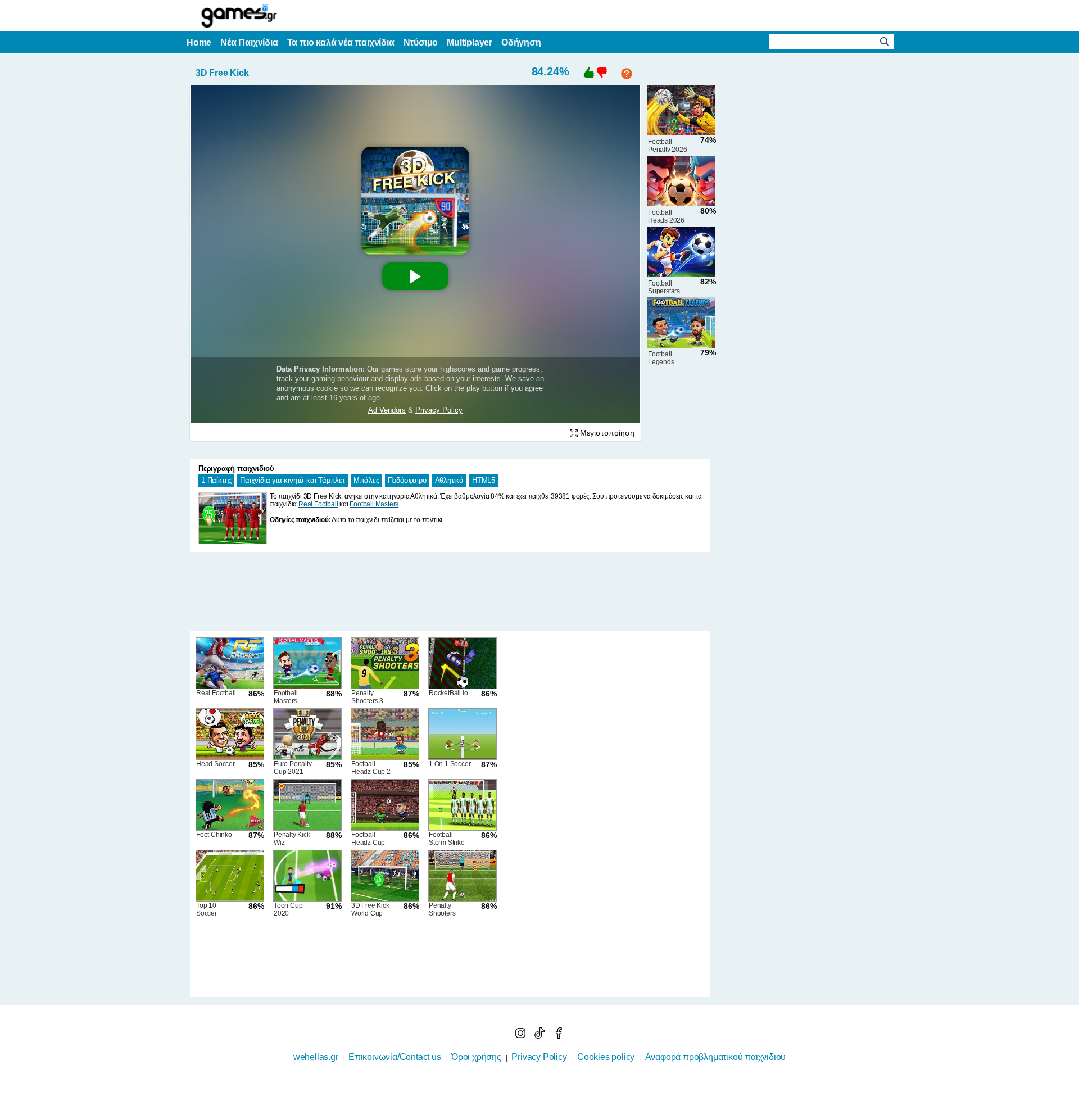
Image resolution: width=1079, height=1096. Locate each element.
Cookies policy (605, 1057)
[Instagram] (521, 1035)
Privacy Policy (538, 1057)
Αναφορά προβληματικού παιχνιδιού (715, 1057)
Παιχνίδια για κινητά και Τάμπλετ (292, 480)
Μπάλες (366, 480)
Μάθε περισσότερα (532, 1089)
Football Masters (374, 504)
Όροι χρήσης (476, 1057)
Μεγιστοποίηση (606, 432)
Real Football (318, 504)
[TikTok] (540, 1035)
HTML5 (483, 480)
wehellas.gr (315, 1057)
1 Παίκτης (216, 480)
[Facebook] (558, 1035)
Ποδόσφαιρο (407, 480)
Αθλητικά (449, 480)
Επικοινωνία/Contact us (394, 1057)
